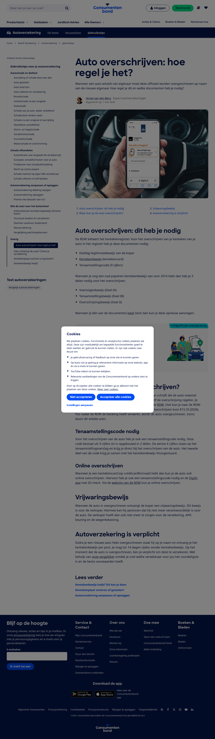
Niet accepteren (81, 397)
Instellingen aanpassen (80, 405)
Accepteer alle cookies (115, 397)
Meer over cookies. (107, 389)
